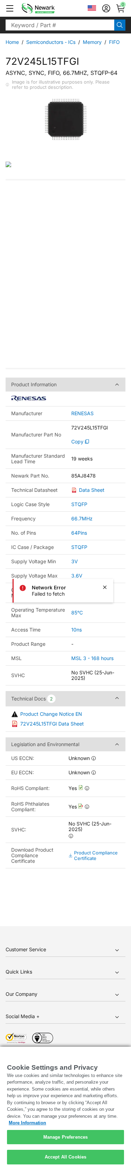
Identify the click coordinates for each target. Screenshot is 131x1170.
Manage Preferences (65, 1137)
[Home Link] (49, 8)
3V (74, 561)
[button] (10, 8)
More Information (27, 1122)
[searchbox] (60, 25)
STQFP (79, 504)
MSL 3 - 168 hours (92, 658)
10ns (76, 630)
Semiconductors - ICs (50, 42)
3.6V (76, 576)
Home (12, 42)
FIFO (114, 42)
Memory (92, 42)
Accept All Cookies (65, 1157)
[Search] (119, 25)
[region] (65, 1108)
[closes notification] (104, 587)
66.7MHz (82, 518)
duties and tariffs (44, 248)
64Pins (79, 533)
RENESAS (82, 413)
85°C (77, 612)
